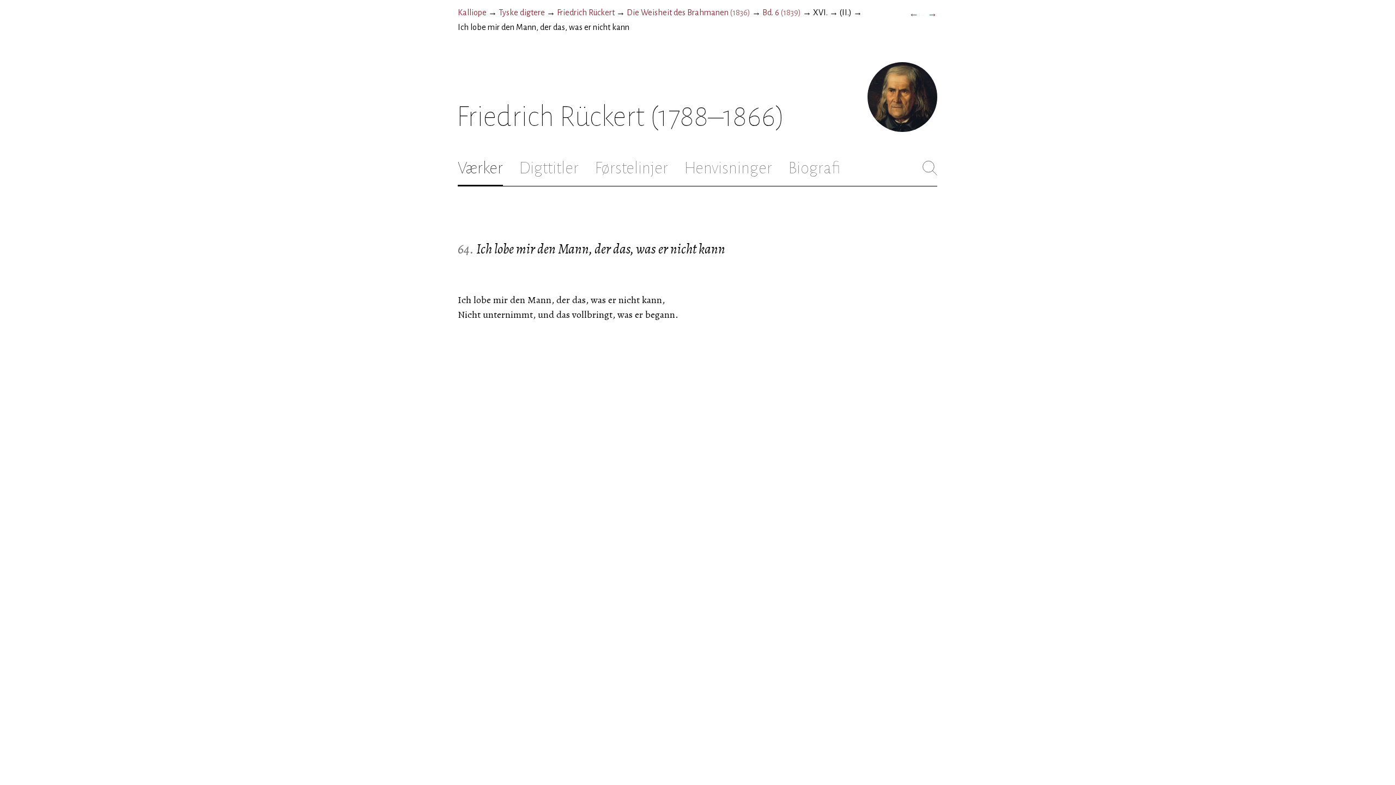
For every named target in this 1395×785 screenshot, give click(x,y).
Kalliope (472, 12)
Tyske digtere (522, 12)
